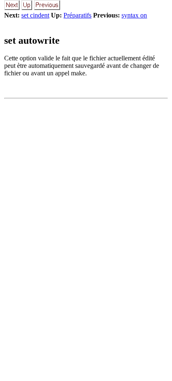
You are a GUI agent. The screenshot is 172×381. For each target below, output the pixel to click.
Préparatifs (77, 15)
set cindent (35, 15)
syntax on (134, 15)
